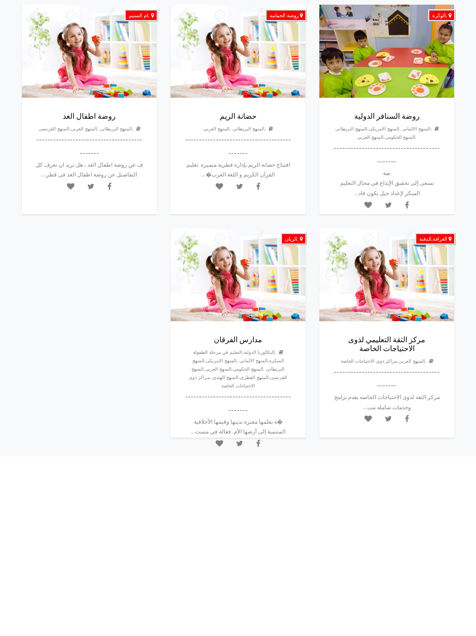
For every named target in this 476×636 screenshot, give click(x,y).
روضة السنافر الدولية (387, 116)
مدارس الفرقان (238, 339)
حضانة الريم (238, 116)
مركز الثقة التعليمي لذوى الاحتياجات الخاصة (386, 343)
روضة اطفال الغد (89, 116)
